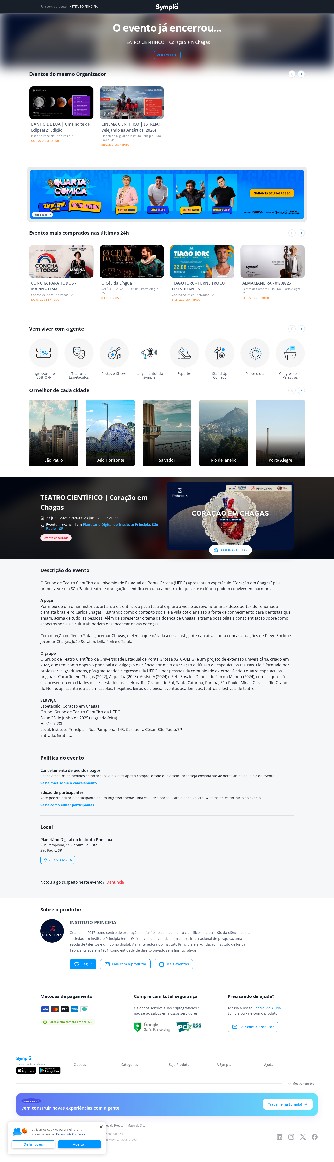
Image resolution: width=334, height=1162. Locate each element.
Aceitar (79, 1144)
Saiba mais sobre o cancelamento (68, 783)
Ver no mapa (60, 859)
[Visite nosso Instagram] (291, 1137)
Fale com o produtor (129, 964)
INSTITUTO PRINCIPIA (83, 6)
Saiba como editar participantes (67, 805)
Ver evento (167, 55)
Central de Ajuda (267, 1008)
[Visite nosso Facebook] (315, 1137)
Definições (33, 1144)
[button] (20, 1132)
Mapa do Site (136, 1125)
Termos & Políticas (70, 1134)
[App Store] (26, 1070)
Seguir (87, 964)
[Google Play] (49, 1070)
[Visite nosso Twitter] (303, 1137)
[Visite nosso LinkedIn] (279, 1137)
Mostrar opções (303, 1083)
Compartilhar (234, 550)
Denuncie (115, 882)
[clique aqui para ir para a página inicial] (167, 6)
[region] (57, 1138)
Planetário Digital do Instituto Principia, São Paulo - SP (102, 526)
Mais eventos (178, 964)
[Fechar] (101, 1126)
